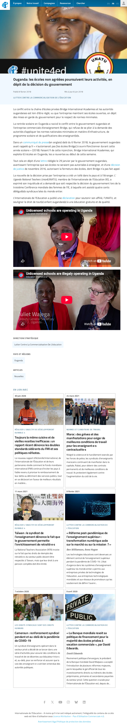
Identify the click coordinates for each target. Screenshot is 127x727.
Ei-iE (5, 5)
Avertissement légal (47, 721)
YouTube (60, 702)
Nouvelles (18, 376)
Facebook (44, 702)
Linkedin (84, 702)
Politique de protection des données (74, 721)
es (117, 3)
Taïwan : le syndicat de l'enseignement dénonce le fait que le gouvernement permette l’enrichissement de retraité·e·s (38, 528)
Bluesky (76, 702)
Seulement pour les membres (123, 3)
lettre (44, 161)
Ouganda (18, 360)
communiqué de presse (36, 142)
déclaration (68, 198)
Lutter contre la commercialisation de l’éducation (38, 344)
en (108, 3)
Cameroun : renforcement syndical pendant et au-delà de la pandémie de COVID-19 (38, 630)
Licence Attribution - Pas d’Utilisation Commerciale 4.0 (78, 716)
